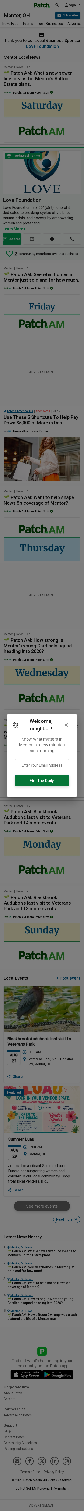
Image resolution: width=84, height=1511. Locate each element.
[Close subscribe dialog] (66, 725)
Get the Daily (42, 780)
